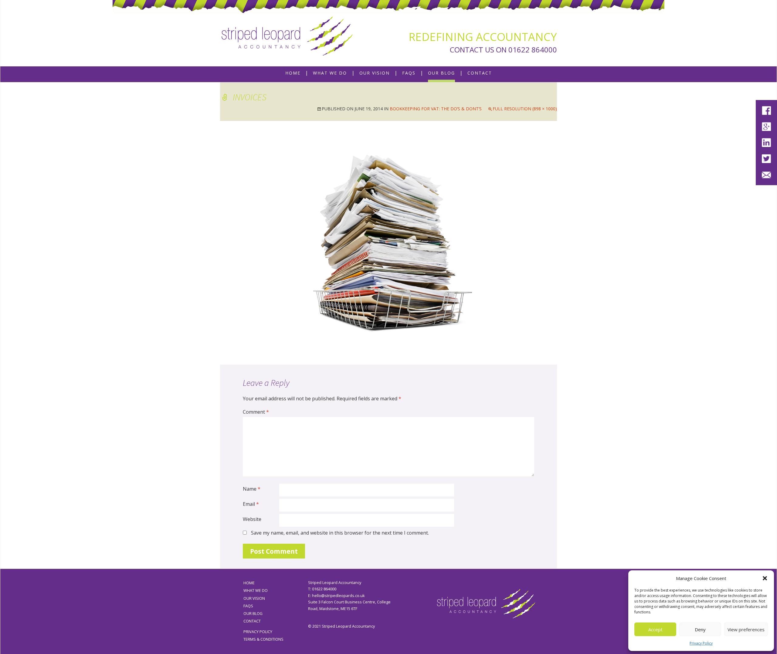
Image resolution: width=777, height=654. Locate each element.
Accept (655, 629)
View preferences (746, 629)
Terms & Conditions (263, 639)
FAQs (409, 73)
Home (292, 73)
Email (251, 504)
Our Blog (441, 73)
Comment (256, 412)
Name (251, 488)
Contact (479, 73)
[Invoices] (388, 242)
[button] (765, 578)
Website (252, 519)
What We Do (330, 73)
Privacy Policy (701, 643)
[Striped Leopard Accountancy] (287, 36)
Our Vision (374, 73)
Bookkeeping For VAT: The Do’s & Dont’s (436, 109)
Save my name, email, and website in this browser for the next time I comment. (340, 532)
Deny (700, 629)
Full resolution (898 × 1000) (525, 109)
